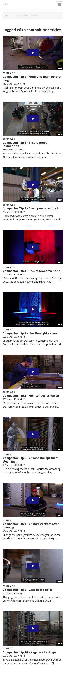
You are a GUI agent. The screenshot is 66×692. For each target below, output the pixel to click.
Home (8, 15)
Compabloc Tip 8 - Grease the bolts (27, 590)
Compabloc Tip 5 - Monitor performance (31, 396)
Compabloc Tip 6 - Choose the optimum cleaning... (30, 459)
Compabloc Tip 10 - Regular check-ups (29, 652)
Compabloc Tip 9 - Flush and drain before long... (32, 78)
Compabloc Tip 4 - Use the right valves (30, 333)
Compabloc (9, 73)
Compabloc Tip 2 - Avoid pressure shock (31, 208)
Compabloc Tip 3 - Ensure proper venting (31, 271)
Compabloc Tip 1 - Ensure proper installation (26, 144)
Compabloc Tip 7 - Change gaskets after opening (31, 525)
